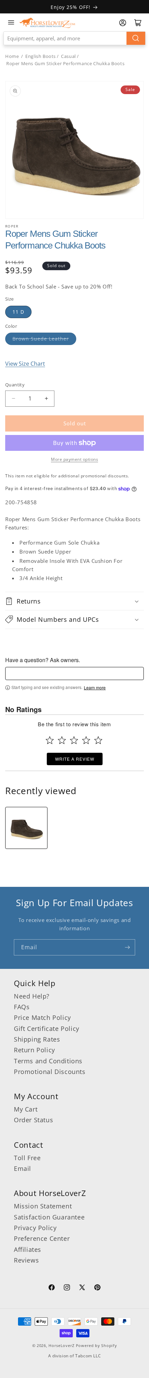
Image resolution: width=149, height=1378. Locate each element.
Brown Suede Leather (40, 338)
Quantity (15, 385)
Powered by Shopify (96, 1345)
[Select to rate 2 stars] (61, 740)
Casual (68, 56)
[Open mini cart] (138, 22)
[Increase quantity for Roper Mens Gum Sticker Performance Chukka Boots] (46, 399)
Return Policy (34, 1050)
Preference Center (42, 1238)
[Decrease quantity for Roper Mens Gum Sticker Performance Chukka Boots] (13, 399)
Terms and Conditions (48, 1061)
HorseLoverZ (61, 1345)
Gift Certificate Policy (46, 1028)
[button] (74, 601)
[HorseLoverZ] (47, 22)
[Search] (135, 38)
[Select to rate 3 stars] (74, 740)
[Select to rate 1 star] (49, 740)
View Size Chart (25, 363)
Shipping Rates (37, 1039)
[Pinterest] (97, 1288)
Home (12, 56)
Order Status (33, 1120)
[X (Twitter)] (82, 1288)
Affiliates (27, 1249)
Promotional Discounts (50, 1071)
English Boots (40, 56)
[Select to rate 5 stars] (98, 740)
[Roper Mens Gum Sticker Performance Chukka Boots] (26, 828)
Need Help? (32, 996)
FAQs (21, 1007)
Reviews (26, 1260)
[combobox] (74, 38)
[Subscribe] (127, 947)
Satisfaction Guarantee (49, 1217)
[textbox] (74, 673)
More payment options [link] (74, 459)
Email (22, 1168)
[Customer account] (122, 22)
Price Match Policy (42, 1017)
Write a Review (74, 759)
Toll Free (27, 1158)
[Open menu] (11, 22)
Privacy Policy (35, 1228)
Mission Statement (43, 1206)
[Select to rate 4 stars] (86, 740)
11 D (18, 311)
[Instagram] (66, 1288)
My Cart (25, 1109)
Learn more (95, 687)
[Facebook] (51, 1288)
